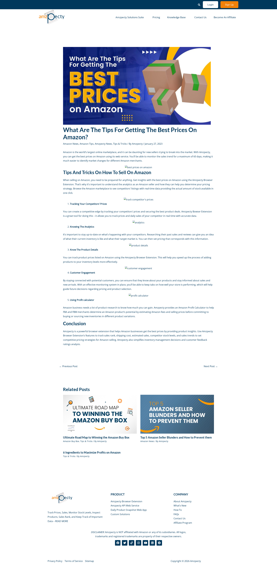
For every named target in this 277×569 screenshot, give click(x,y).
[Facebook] (117, 543)
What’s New (180, 505)
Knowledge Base (176, 17)
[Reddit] (159, 543)
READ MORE (61, 521)
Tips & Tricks (120, 143)
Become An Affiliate (225, 17)
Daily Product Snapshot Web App (129, 509)
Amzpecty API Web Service (125, 505)
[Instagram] (138, 543)
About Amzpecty (182, 501)
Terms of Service (74, 561)
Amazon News (70, 143)
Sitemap (89, 561)
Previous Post (68, 366)
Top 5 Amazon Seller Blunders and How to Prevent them (176, 437)
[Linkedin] (152, 543)
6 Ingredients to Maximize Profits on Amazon (91, 452)
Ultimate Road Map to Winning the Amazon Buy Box (96, 437)
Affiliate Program (183, 522)
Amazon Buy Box (71, 441)
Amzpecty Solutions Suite (130, 17)
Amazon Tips (87, 143)
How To (178, 509)
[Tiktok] (131, 543)
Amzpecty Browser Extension (126, 501)
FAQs (176, 514)
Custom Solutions (120, 514)
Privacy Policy (55, 561)
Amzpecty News (103, 143)
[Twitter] (124, 543)
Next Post (211, 366)
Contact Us (200, 17)
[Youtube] (145, 543)
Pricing (156, 17)
